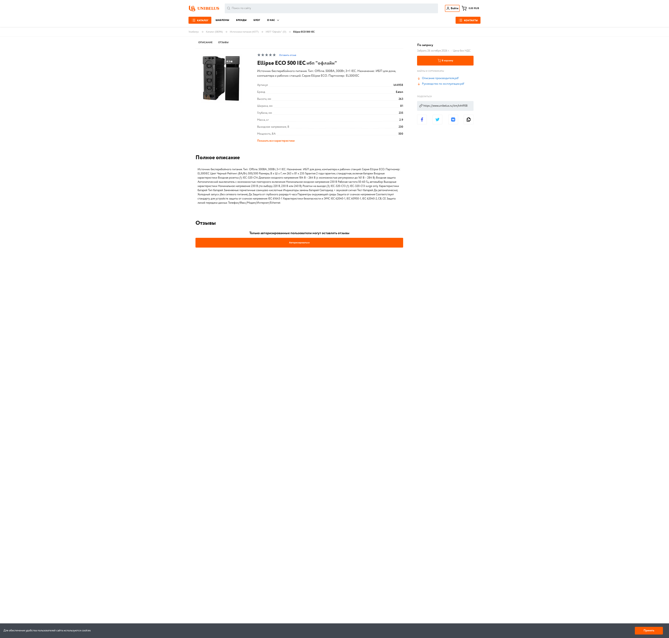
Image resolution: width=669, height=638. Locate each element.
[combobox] (331, 8)
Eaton (399, 92)
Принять (649, 631)
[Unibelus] (204, 8)
